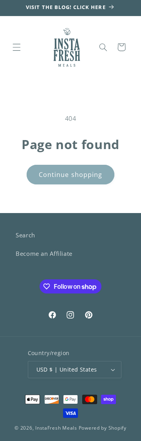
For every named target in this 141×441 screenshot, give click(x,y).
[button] (16, 47)
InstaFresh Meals (56, 428)
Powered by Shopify (103, 428)
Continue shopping (70, 174)
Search (25, 235)
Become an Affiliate (44, 253)
